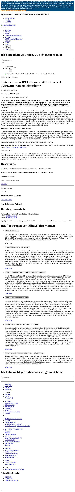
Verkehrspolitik (9, 406)
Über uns (7, 431)
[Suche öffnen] (3, 27)
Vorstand (7, 433)
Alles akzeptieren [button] (20, 10)
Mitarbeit (7, 436)
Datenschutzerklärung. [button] (26, 9)
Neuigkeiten (8, 386)
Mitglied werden (10, 18)
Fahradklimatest (9, 405)
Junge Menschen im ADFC (13, 438)
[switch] (15, 67)
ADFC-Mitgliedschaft (11, 450)
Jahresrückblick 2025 (11, 403)
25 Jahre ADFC (9, 440)
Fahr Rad (7, 32)
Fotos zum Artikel (6, 200)
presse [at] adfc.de (11, 217)
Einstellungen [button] (11, 10)
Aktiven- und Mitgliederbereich (14, 469)
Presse (7, 42)
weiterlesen (8, 268)
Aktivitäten (8, 37)
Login (6, 44)
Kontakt (7, 445)
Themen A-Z (9, 398)
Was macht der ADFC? (11, 230)
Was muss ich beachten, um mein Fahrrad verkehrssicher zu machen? (25, 272)
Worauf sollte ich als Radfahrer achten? (16, 297)
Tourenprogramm (10, 422)
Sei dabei (7, 41)
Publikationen (9, 443)
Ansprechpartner (10, 464)
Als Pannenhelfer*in (11, 457)
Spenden (7, 20)
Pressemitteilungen (10, 462)
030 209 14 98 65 (11, 216)
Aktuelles (8, 30)
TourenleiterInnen (10, 434)
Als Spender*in (9, 452)
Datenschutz (8, 478)
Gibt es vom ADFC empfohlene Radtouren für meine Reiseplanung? (24, 353)
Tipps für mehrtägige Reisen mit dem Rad (17, 426)
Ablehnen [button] (4, 10)
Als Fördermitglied (10, 455)
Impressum (8, 477)
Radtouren (8, 389)
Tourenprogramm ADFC (12, 412)
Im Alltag (7, 420)
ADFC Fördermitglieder (12, 441)
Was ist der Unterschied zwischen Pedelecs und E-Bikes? (21, 324)
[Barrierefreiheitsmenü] (1, 27)
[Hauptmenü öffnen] (5, 27)
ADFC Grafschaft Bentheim (13, 39)
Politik (7, 34)
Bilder (6, 410)
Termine (7, 387)
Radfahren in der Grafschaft (13, 35)
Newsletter (8, 22)
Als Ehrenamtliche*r (11, 454)
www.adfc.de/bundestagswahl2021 (15, 147)
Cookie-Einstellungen (11, 480)
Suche (7, 50)
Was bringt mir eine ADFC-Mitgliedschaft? (17, 247)
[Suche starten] (3, 62)
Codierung (8, 408)
